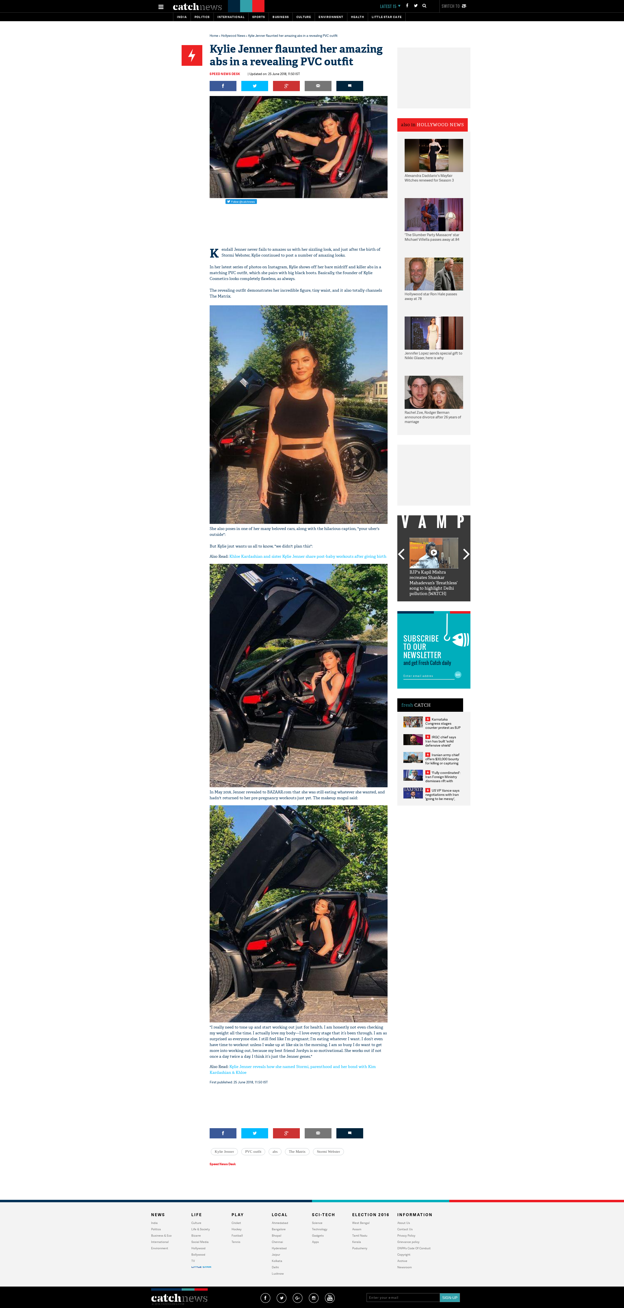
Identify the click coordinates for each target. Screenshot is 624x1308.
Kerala (356, 1242)
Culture (303, 17)
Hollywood (198, 1248)
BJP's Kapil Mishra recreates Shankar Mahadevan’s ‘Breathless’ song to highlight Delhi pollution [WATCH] (434, 583)
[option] (434, 567)
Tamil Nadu (359, 1235)
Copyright (403, 1254)
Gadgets (318, 1235)
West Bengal (361, 1223)
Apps (315, 1242)
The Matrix (297, 1152)
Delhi (275, 1267)
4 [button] (441, 605)
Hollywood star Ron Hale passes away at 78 (431, 296)
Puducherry (359, 1248)
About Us (403, 1223)
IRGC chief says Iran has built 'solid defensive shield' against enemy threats (442, 743)
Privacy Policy (406, 1235)
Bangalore (279, 1229)
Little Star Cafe (387, 17)
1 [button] (419, 605)
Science (317, 1223)
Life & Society (200, 1229)
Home (214, 35)
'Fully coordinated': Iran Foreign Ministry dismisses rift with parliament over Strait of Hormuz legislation (442, 780)
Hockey (237, 1229)
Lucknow (278, 1273)
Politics (202, 17)
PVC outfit (253, 1152)
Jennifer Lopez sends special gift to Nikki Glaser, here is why (433, 355)
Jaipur (276, 1254)
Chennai (277, 1242)
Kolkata (277, 1261)
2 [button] (426, 605)
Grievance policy (408, 1242)
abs (275, 1152)
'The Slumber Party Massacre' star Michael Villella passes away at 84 (432, 237)
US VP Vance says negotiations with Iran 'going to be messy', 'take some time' (442, 796)
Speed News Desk (225, 74)
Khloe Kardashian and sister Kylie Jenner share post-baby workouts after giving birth (307, 556)
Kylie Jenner (224, 1152)
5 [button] (448, 605)
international (231, 17)
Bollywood (198, 1254)
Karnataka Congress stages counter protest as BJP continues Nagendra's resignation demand (443, 727)
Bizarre (196, 1235)
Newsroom (404, 1267)
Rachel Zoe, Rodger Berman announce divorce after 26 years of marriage (433, 417)
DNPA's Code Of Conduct (414, 1248)
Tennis (236, 1242)
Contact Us (405, 1229)
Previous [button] (401, 554)
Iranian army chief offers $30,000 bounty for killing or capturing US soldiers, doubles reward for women (442, 763)
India (182, 17)
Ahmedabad (280, 1223)
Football (237, 1235)
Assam (356, 1229)
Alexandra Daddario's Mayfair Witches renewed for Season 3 (429, 178)
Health (357, 17)
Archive (402, 1261)
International (160, 1242)
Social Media (200, 1242)
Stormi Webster (328, 1152)
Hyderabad (279, 1248)
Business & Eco (161, 1235)
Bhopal (276, 1235)
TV (193, 1261)
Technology (319, 1229)
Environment (331, 17)
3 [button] (433, 605)
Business (281, 17)
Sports (258, 17)
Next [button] (466, 554)
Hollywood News (233, 35)
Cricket (236, 1223)
